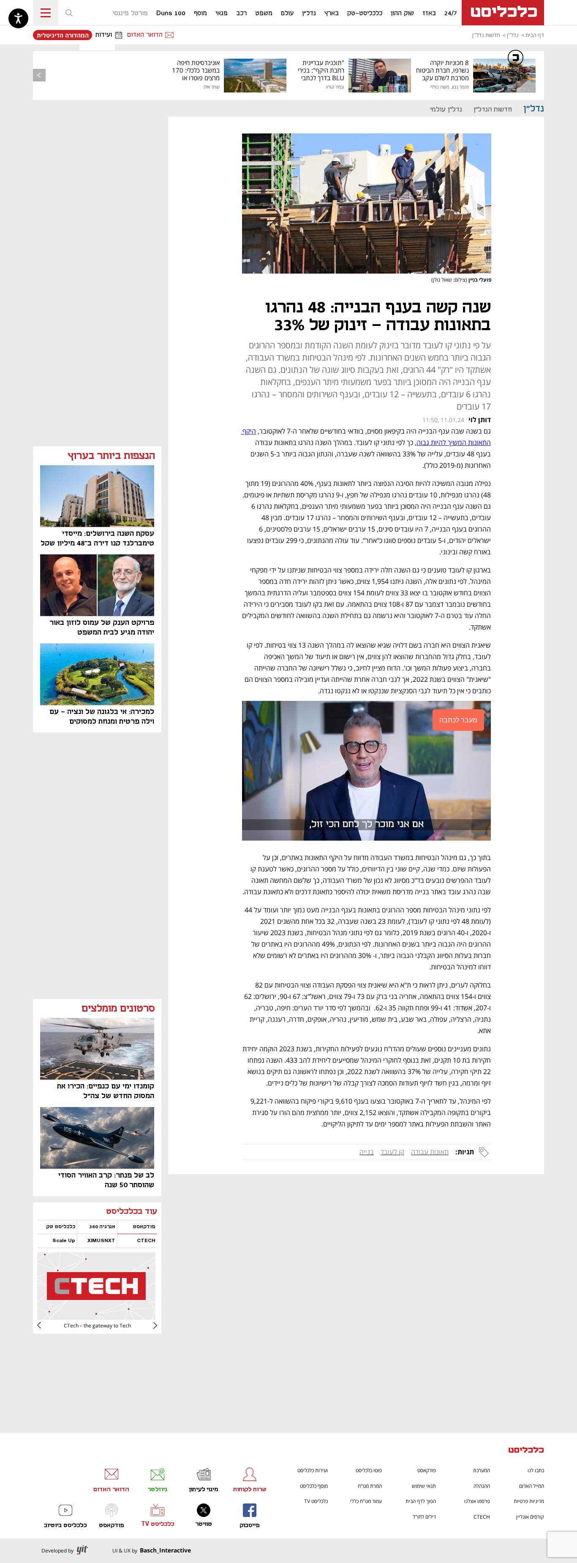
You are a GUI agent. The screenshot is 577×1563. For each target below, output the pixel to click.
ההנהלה (482, 1486)
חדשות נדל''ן (486, 35)
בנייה (366, 1151)
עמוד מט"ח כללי (366, 1501)
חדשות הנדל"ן (493, 110)
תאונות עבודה (430, 1151)
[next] (45, 1325)
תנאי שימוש (424, 1486)
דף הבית (534, 35)
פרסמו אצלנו (477, 1501)
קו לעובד (392, 1151)
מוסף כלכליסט (314, 1486)
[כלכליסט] (526, 1450)
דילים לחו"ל (424, 1516)
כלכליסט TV (316, 1501)
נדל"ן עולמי (446, 110)
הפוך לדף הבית (421, 1501)
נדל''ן (513, 35)
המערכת (481, 1470)
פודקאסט (426, 1470)
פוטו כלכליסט (369, 1470)
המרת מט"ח (370, 1486)
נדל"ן (533, 108)
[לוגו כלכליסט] (503, 12)
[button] (68, 12)
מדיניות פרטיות (529, 1501)
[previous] (39, 75)
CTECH (482, 1516)
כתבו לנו (536, 1470)
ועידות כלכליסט (312, 1470)
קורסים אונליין (530, 1516)
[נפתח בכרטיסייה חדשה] (96, 1316)
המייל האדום (531, 1486)
